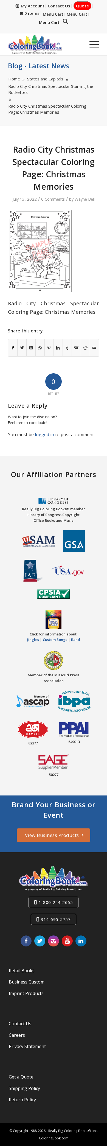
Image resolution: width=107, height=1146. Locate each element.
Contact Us (59, 6)
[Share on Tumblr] (67, 347)
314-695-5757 (56, 919)
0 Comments (53, 199)
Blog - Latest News (38, 65)
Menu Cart (53, 14)
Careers (17, 1035)
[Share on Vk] (76, 347)
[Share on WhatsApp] (40, 347)
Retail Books (22, 971)
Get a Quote (21, 1077)
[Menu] (91, 44)
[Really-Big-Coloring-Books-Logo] (44, 44)
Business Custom (26, 982)
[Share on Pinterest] (49, 347)
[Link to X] (39, 940)
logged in (44, 434)
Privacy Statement (27, 1046)
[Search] (65, 21)
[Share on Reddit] (85, 347)
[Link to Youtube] (67, 940)
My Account (32, 6)
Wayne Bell (85, 199)
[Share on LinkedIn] (58, 347)
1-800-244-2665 (56, 902)
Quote (82, 6)
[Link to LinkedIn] (80, 940)
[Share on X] (22, 347)
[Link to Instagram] (53, 940)
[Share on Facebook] (12, 347)
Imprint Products (26, 993)
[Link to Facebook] (26, 940)
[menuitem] (30, 6)
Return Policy (22, 1100)
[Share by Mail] (94, 347)
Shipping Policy (24, 1088)
